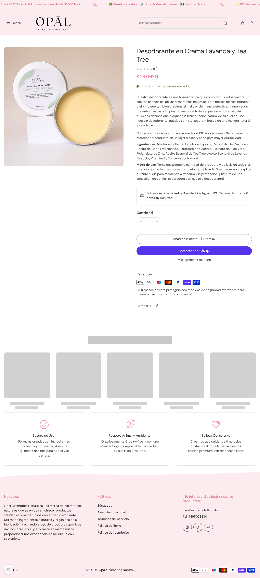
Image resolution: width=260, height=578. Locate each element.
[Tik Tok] (197, 527)
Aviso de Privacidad (112, 512)
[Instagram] (187, 527)
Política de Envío (109, 526)
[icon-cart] (242, 23)
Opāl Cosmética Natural (116, 570)
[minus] (141, 222)
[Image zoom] (64, 106)
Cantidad (144, 213)
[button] (194, 239)
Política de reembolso (113, 533)
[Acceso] (251, 23)
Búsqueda (105, 506)
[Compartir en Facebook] (156, 305)
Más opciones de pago (194, 260)
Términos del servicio (113, 519)
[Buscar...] (225, 23)
